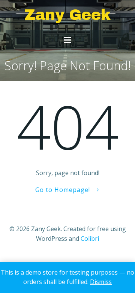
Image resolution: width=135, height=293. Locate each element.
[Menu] (67, 40)
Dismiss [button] (101, 282)
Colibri (90, 238)
